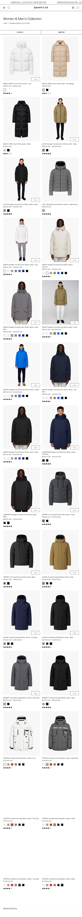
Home (5, 23)
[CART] (78, 7)
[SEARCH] (9, 7)
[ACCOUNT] (73, 7)
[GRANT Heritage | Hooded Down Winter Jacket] (21, 240)
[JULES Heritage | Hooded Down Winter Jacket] (60, 119)
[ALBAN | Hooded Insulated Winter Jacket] (60, 552)
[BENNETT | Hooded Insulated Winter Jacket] (21, 673)
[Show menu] (4, 7)
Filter (19, 32)
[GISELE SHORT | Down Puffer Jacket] (21, 59)
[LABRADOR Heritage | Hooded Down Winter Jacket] (60, 427)
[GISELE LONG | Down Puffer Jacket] (60, 59)
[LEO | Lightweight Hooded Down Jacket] (60, 179)
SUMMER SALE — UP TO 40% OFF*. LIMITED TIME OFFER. (29, 2)
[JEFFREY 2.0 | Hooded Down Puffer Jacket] (60, 490)
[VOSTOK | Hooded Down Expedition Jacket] (21, 733)
